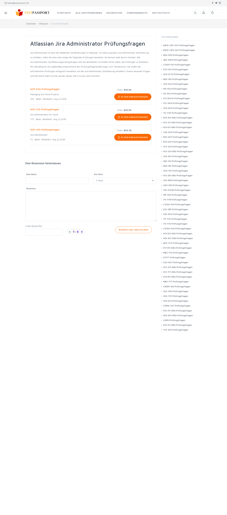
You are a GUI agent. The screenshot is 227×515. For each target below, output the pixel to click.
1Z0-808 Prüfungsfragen (175, 180)
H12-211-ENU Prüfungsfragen (177, 122)
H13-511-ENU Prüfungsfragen (177, 325)
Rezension (31, 188)
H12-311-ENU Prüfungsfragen (177, 310)
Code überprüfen (33, 226)
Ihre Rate (98, 174)
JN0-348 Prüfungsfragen (175, 59)
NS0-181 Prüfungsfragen (175, 166)
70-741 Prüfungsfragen (175, 219)
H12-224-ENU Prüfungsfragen (178, 151)
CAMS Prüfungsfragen (174, 320)
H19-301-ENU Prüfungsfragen (177, 117)
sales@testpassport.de (18, 3)
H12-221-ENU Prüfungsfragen (177, 267)
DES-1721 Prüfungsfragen (176, 243)
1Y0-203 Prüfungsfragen (175, 146)
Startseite (31, 23)
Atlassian (43, 23)
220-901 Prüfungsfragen (175, 156)
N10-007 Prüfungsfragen (175, 137)
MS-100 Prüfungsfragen (175, 88)
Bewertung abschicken (133, 229)
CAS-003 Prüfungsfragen (175, 132)
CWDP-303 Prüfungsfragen (176, 286)
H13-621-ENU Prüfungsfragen (177, 233)
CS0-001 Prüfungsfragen (175, 262)
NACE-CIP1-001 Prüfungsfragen (179, 45)
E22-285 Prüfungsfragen (175, 209)
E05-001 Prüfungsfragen (175, 141)
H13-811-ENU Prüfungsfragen (177, 276)
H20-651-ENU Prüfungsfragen (178, 315)
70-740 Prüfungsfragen (175, 112)
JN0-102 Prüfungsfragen (175, 161)
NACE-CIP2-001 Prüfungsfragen (179, 50)
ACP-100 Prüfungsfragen (44, 129)
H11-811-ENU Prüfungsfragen (177, 247)
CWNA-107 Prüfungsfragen (177, 305)
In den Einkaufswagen (134, 96)
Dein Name (31, 174)
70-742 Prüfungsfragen (175, 223)
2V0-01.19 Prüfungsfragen (176, 74)
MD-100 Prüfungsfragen (175, 194)
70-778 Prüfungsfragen (175, 199)
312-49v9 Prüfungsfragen (176, 103)
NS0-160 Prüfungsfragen (175, 79)
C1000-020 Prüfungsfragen (177, 228)
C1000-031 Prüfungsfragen (176, 64)
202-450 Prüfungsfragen (175, 291)
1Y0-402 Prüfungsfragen (175, 329)
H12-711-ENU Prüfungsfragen (177, 272)
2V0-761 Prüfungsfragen (175, 170)
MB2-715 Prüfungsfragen (175, 252)
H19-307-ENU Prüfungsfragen (178, 238)
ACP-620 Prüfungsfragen (45, 89)
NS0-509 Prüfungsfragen (175, 55)
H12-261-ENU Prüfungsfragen (177, 175)
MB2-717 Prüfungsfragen (176, 281)
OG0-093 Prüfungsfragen (176, 185)
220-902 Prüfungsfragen (175, 214)
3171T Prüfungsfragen (174, 257)
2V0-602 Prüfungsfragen (175, 108)
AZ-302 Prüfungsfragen (175, 93)
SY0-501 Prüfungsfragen (175, 69)
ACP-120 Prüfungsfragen (44, 109)
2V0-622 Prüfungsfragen (175, 84)
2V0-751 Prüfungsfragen (175, 296)
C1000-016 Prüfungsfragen (177, 204)
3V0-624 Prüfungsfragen (175, 300)
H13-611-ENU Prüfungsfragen (177, 127)
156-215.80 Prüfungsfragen (176, 190)
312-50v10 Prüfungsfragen (176, 98)
